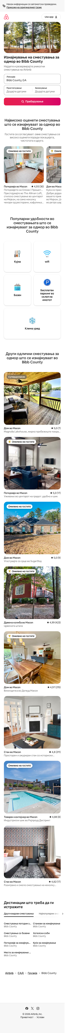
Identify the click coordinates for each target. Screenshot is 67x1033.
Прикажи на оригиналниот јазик (24, 7)
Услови (40, 1017)
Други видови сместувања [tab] (19, 913)
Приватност (27, 1017)
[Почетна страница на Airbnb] (6, 17)
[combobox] (32, 80)
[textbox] (18, 92)
